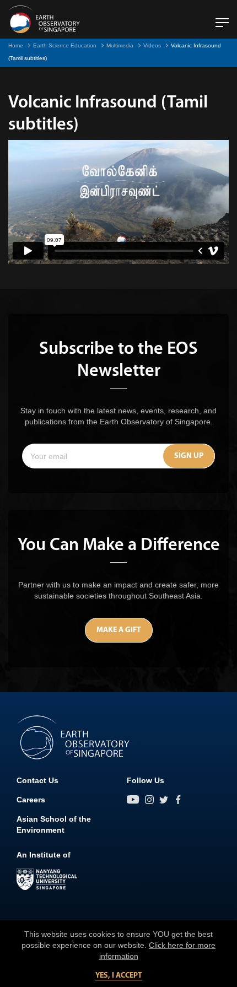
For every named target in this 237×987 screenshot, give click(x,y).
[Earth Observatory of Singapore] (44, 19)
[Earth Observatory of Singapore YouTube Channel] (133, 799)
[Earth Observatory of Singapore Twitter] (163, 799)
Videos (152, 45)
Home (15, 45)
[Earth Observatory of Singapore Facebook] (178, 799)
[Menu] (222, 18)
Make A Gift (118, 630)
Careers (31, 799)
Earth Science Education (64, 45)
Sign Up (188, 456)
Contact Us (37, 780)
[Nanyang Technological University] (47, 880)
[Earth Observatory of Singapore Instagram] (149, 799)
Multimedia (119, 45)
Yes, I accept (118, 976)
